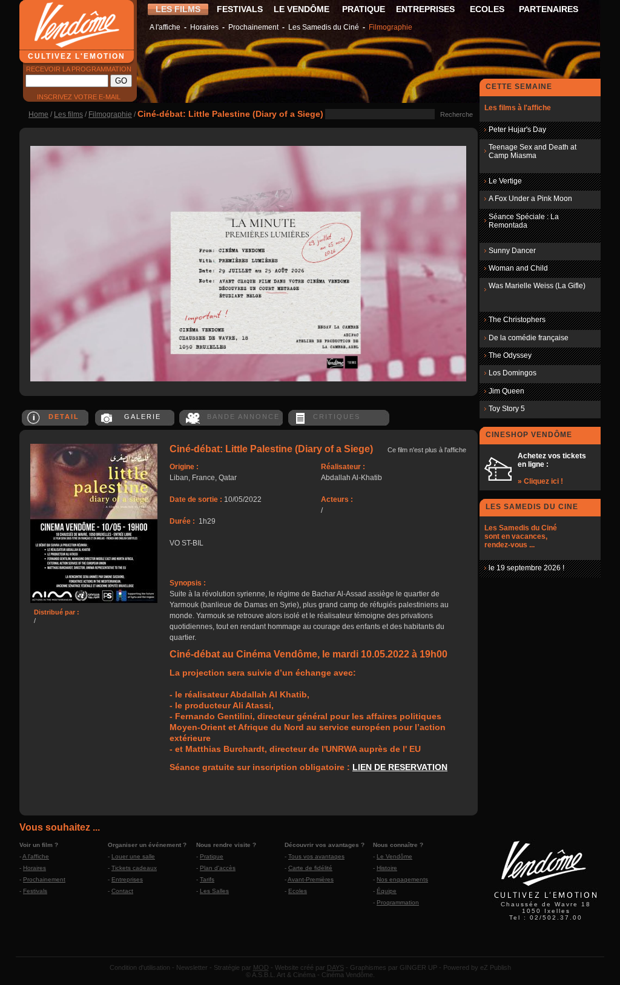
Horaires (204, 27)
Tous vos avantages (316, 856)
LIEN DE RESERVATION (399, 767)
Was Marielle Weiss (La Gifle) (537, 286)
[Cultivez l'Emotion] (248, 379)
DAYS (335, 967)
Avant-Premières (311, 879)
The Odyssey (510, 355)
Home (38, 114)
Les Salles (214, 891)
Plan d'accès (218, 868)
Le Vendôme (394, 856)
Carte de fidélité (310, 868)
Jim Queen (506, 391)
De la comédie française (529, 338)
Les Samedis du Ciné (323, 27)
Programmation (398, 902)
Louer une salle (133, 856)
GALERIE (142, 416)
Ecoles (297, 891)
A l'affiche (165, 27)
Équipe (387, 891)
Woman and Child (518, 268)
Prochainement (253, 27)
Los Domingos (512, 373)
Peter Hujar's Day (517, 129)
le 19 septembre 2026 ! (526, 568)
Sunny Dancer (512, 250)
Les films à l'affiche (517, 108)
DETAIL (63, 416)
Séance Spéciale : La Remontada (524, 220)
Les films (68, 114)
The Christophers (517, 319)
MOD (261, 967)
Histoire (387, 868)
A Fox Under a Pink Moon (530, 198)
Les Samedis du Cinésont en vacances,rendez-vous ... (520, 536)
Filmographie (390, 27)
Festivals (35, 891)
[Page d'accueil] (546, 900)
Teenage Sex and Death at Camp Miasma (532, 151)
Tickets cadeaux (134, 868)
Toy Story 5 (507, 408)
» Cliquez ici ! (540, 481)
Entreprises (127, 879)
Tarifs (207, 879)
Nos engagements (402, 879)
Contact (122, 891)
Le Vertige (505, 181)
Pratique (211, 856)
